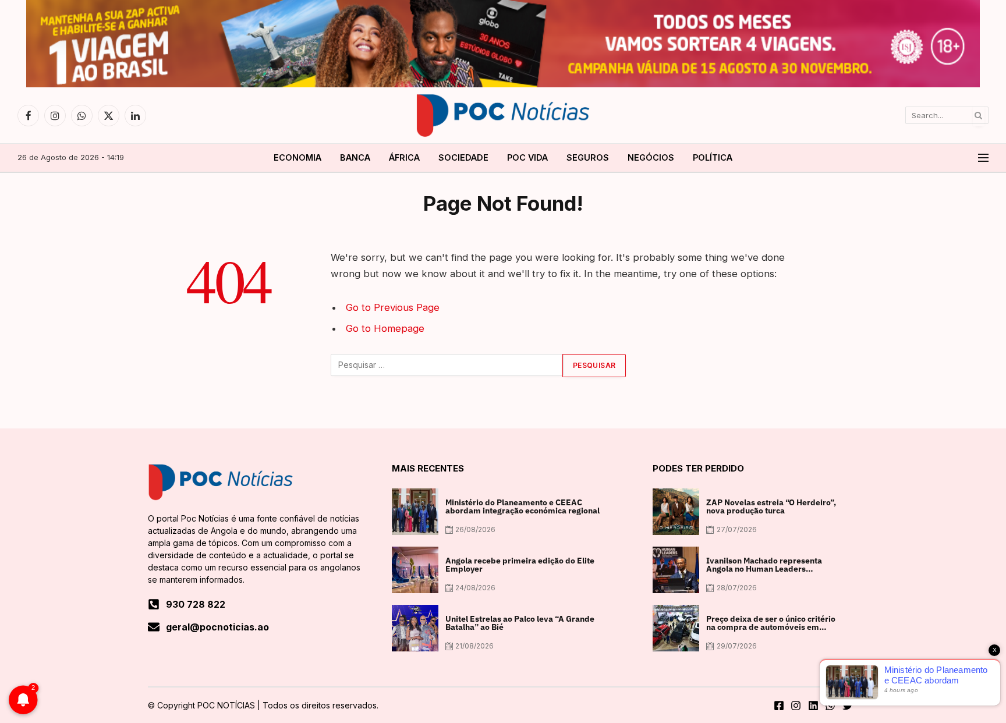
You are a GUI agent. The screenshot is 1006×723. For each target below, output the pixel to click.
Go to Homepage (385, 328)
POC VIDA (527, 157)
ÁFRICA (404, 157)
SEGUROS (587, 157)
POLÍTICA (712, 157)
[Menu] (983, 158)
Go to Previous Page (393, 307)
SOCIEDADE (463, 157)
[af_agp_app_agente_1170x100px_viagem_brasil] (503, 84)
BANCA (355, 157)
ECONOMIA (297, 157)
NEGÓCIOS (651, 157)
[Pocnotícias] (503, 115)
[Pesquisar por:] (447, 365)
